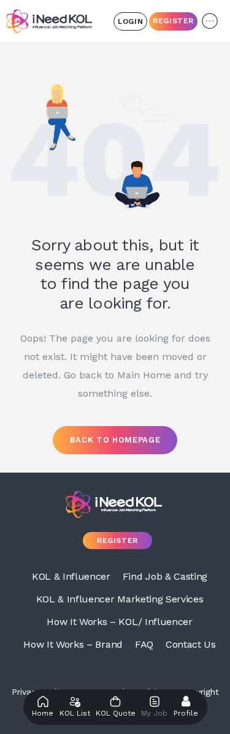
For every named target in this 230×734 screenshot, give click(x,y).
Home (42, 713)
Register (173, 21)
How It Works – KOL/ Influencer (119, 621)
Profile (186, 713)
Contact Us (191, 644)
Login (130, 21)
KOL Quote (116, 713)
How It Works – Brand (73, 644)
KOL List (74, 713)
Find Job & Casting (165, 576)
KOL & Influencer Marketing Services (120, 599)
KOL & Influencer (71, 576)
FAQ (144, 644)
